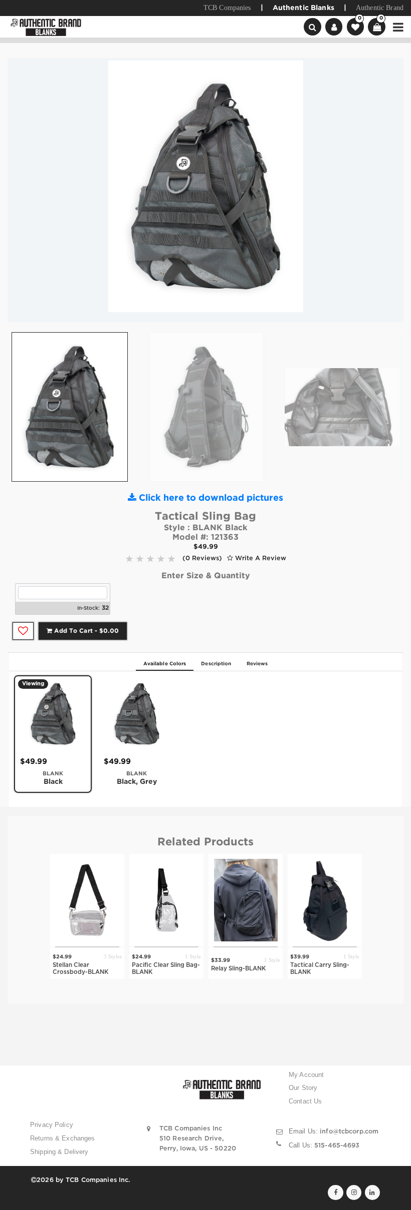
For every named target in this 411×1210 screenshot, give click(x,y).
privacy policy (51, 1124)
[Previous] (23, 190)
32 (105, 608)
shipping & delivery (59, 1151)
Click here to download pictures (209, 498)
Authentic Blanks (303, 8)
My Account (306, 1074)
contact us (305, 1101)
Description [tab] (216, 664)
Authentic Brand (379, 8)
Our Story (303, 1087)
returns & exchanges (62, 1138)
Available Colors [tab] (164, 664)
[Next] (388, 190)
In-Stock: (88, 608)
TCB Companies (227, 8)
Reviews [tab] (257, 664)
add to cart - (85, 631)
